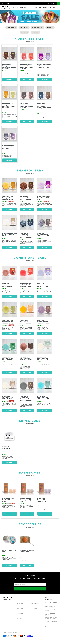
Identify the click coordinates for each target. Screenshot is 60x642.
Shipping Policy (20, 613)
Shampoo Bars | (15, 7)
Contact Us (19, 610)
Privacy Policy (20, 603)
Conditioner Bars (37, 27)
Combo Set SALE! (11, 27)
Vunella (7, 632)
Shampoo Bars (24, 27)
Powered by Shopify (14, 632)
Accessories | (44, 7)
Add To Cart (9, 79)
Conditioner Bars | (25, 7)
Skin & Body (50, 27)
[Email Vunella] (2, 3)
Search (18, 601)
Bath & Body (33, 606)
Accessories (35, 32)
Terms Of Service (20, 606)
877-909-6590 (6, 3)
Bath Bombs (24, 32)
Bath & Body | (35, 7)
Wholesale (19, 616)
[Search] (57, 8)
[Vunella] (5, 7)
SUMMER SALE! (51, 7)
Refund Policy (20, 608)
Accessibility (19, 618)
